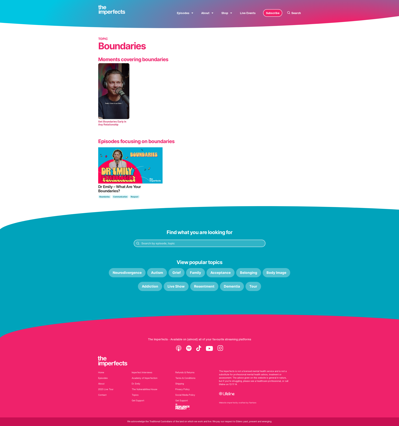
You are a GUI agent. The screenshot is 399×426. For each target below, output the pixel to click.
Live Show (176, 286)
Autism (157, 273)
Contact (102, 395)
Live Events (248, 13)
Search (296, 13)
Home (101, 372)
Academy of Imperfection (144, 378)
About (205, 13)
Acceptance (220, 273)
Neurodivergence (127, 273)
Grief (176, 273)
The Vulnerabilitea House (144, 389)
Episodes (183, 13)
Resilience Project (182, 406)
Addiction (150, 286)
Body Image (276, 273)
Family (195, 273)
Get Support (138, 400)
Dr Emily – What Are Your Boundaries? (119, 188)
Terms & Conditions (185, 378)
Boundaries (104, 197)
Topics (135, 395)
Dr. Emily (136, 384)
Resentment (204, 286)
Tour (253, 286)
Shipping (179, 384)
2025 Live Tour (105, 389)
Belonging (248, 273)
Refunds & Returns (185, 372)
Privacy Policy (182, 389)
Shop (224, 13)
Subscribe (272, 13)
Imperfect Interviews (142, 372)
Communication (120, 197)
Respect (134, 197)
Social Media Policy (185, 395)
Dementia (232, 286)
